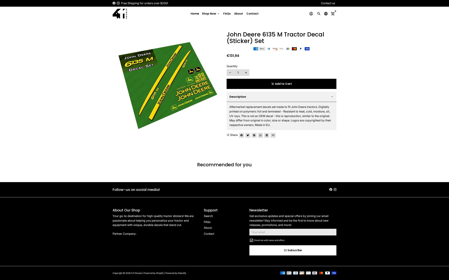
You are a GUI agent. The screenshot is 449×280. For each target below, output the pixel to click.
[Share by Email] (273, 135)
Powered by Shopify (154, 273)
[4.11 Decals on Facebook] (114, 3)
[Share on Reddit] (266, 135)
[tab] (281, 97)
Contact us (328, 3)
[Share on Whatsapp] (260, 135)
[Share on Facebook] (241, 135)
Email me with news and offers (269, 240)
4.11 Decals (136, 273)
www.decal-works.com (152, 233)
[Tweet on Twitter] (247, 135)
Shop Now (211, 14)
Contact (252, 14)
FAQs (227, 14)
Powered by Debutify (175, 273)
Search (208, 216)
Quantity (232, 66)
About (238, 14)
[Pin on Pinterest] (254, 135)
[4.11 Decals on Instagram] (118, 3)
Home (195, 14)
